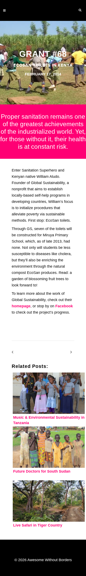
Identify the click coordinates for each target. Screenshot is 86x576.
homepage (21, 306)
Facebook (64, 306)
